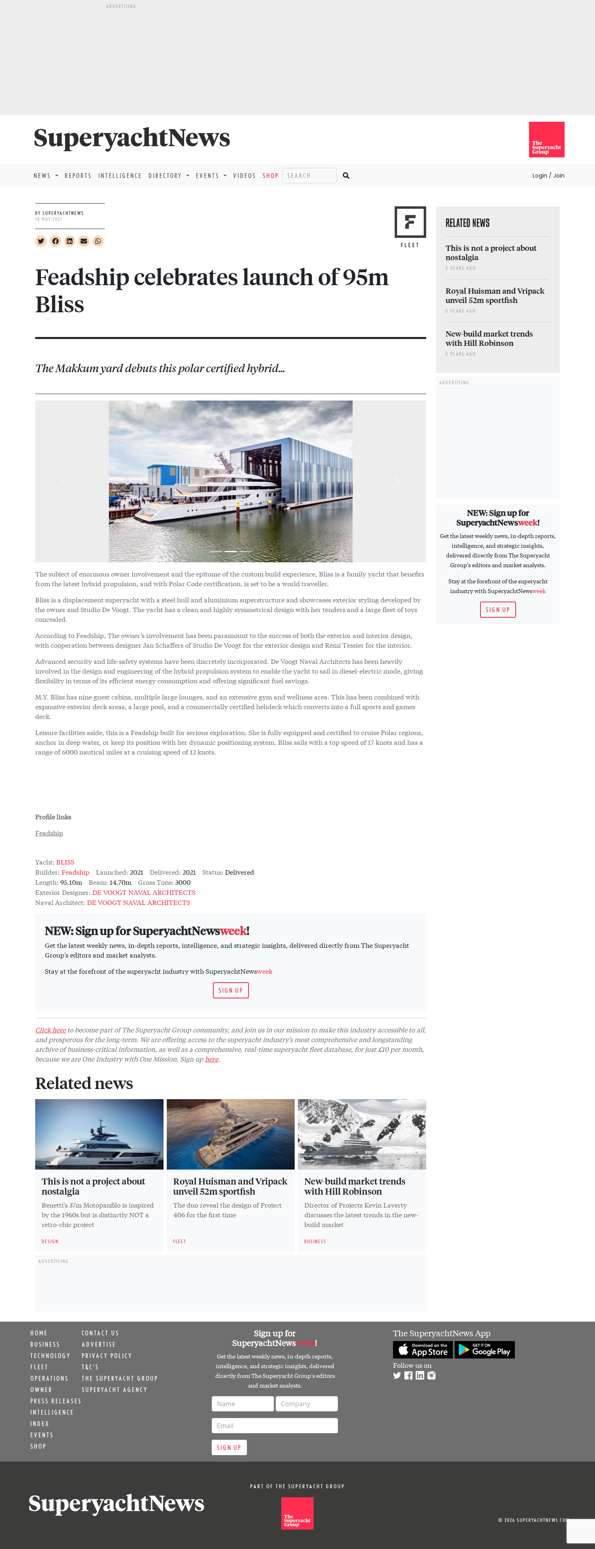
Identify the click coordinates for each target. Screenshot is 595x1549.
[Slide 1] (216, 551)
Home (39, 1333)
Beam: (98, 881)
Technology (50, 1355)
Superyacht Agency (115, 1389)
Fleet (39, 1367)
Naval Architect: (60, 902)
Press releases (56, 1401)
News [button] (43, 175)
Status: (212, 871)
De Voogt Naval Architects (144, 891)
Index (39, 1423)
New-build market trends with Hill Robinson (355, 1186)
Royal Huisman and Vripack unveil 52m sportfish (230, 1186)
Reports (78, 175)
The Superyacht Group (120, 1378)
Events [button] (209, 175)
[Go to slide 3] (245, 551)
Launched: (112, 871)
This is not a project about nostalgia (93, 1186)
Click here (50, 1029)
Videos (244, 175)
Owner (41, 1389)
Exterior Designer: (63, 891)
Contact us (100, 1333)
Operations (49, 1378)
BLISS (65, 861)
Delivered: (165, 871)
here (211, 1058)
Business (45, 1344)
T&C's (90, 1367)
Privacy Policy (107, 1355)
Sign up (231, 990)
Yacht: (45, 861)
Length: (47, 881)
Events (42, 1435)
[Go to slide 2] (231, 551)
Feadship (49, 832)
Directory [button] (167, 175)
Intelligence (120, 175)
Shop (271, 175)
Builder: (47, 871)
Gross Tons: (156, 881)
